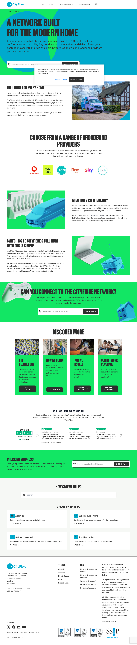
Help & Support (84, 4)
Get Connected (47, 4)
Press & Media (63, 583)
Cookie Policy (23, 632)
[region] (69, 74)
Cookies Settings (61, 79)
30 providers (78, 153)
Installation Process (88, 585)
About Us (61, 569)
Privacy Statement (12, 632)
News (60, 579)
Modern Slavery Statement (14, 637)
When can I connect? (88, 581)
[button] (96, 4)
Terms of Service (34, 632)
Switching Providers (88, 588)
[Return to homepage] (15, 4)
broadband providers (97, 215)
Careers (61, 573)
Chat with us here (109, 621)
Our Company (65, 4)
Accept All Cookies (76, 79)
